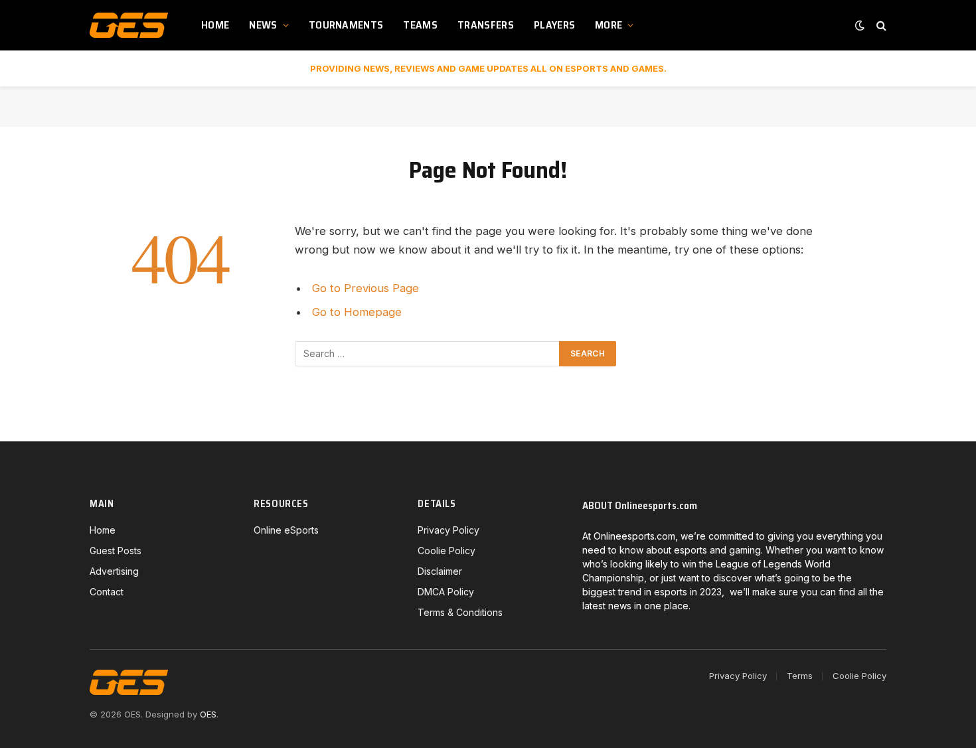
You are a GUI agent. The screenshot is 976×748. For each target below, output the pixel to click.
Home (215, 25)
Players (554, 25)
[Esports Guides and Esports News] (129, 25)
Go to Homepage (357, 312)
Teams (420, 25)
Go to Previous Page (365, 288)
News (263, 25)
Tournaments (346, 25)
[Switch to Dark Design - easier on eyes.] (860, 25)
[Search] (880, 25)
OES (208, 714)
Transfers (485, 25)
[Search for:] (427, 353)
